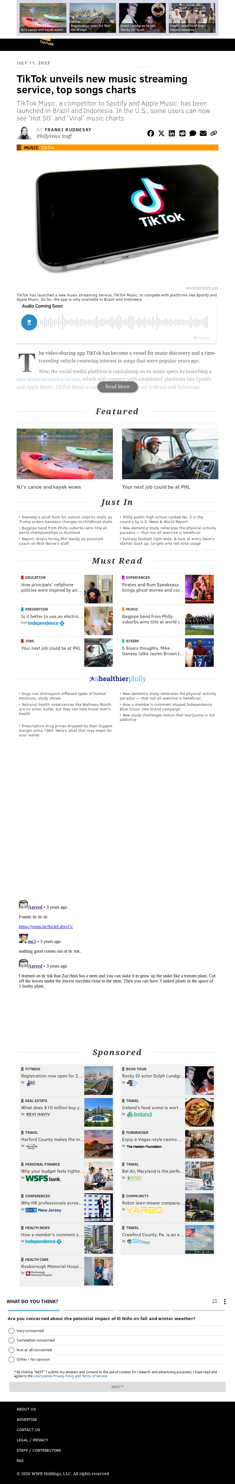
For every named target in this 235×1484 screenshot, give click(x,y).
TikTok (47, 147)
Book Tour (136, 1068)
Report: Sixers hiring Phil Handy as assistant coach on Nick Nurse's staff (61, 541)
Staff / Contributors (39, 1450)
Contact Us (28, 1429)
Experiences (138, 577)
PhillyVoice (14, 44)
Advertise (27, 1419)
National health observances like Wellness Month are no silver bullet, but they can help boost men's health (65, 709)
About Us (26, 1409)
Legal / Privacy (32, 1440)
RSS (20, 1460)
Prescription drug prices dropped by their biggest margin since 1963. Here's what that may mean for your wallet (65, 730)
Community (137, 1195)
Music (31, 147)
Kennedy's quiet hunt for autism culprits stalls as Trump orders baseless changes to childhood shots (65, 519)
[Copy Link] (213, 134)
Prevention (36, 609)
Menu (225, 44)
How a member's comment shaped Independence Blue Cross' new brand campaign (166, 707)
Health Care (36, 1259)
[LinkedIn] (172, 134)
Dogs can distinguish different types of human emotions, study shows (62, 696)
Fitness (32, 1068)
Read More (117, 386)
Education (35, 577)
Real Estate (36, 1100)
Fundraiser (137, 1132)
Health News (37, 1227)
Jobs (29, 640)
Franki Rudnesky (68, 129)
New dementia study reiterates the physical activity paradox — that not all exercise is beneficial (168, 530)
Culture (47, 43)
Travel (132, 1100)
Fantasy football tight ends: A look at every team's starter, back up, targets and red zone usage (167, 541)
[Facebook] (150, 134)
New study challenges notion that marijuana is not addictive (167, 717)
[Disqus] (117, 820)
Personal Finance (42, 1164)
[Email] (203, 134)
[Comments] (192, 134)
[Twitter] (161, 134)
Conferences (37, 1195)
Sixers (132, 640)
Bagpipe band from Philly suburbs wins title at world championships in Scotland (63, 530)
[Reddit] (182, 134)
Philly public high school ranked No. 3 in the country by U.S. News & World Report (161, 519)
